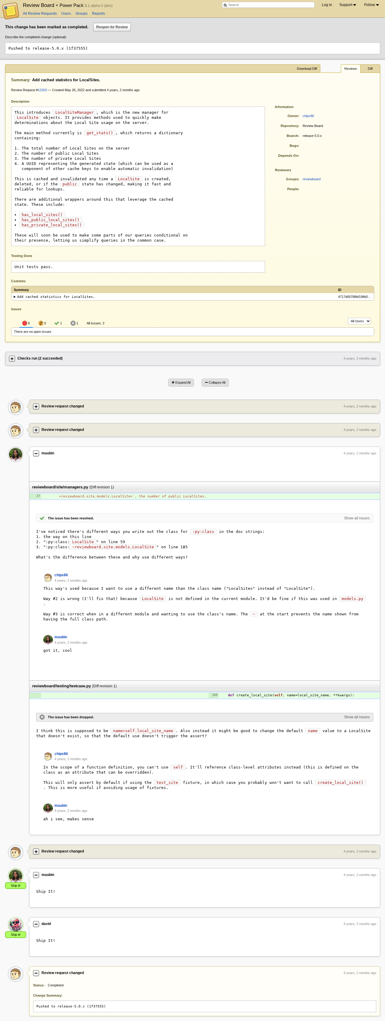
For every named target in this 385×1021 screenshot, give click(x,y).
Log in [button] (327, 5)
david (46, 924)
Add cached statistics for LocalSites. (56, 297)
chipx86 (308, 116)
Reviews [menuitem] (350, 68)
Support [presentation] (345, 5)
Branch (292, 136)
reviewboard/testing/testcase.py (61, 686)
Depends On (288, 155)
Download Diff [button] (307, 68)
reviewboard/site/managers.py (60, 487)
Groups (81, 13)
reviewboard (312, 179)
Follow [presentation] (369, 5)
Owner (293, 116)
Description (24, 101)
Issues (16, 309)
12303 (42, 90)
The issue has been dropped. (71, 717)
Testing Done (21, 256)
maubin (48, 453)
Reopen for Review (112, 27)
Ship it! (15, 885)
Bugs (294, 145)
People (292, 189)
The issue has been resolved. (71, 518)
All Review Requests (40, 13)
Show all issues (357, 518)
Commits (18, 281)
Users (66, 13)
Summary (20, 80)
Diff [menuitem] (370, 68)
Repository (289, 126)
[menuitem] (348, 5)
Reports (98, 13)
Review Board (54, 5)
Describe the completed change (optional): (36, 37)
